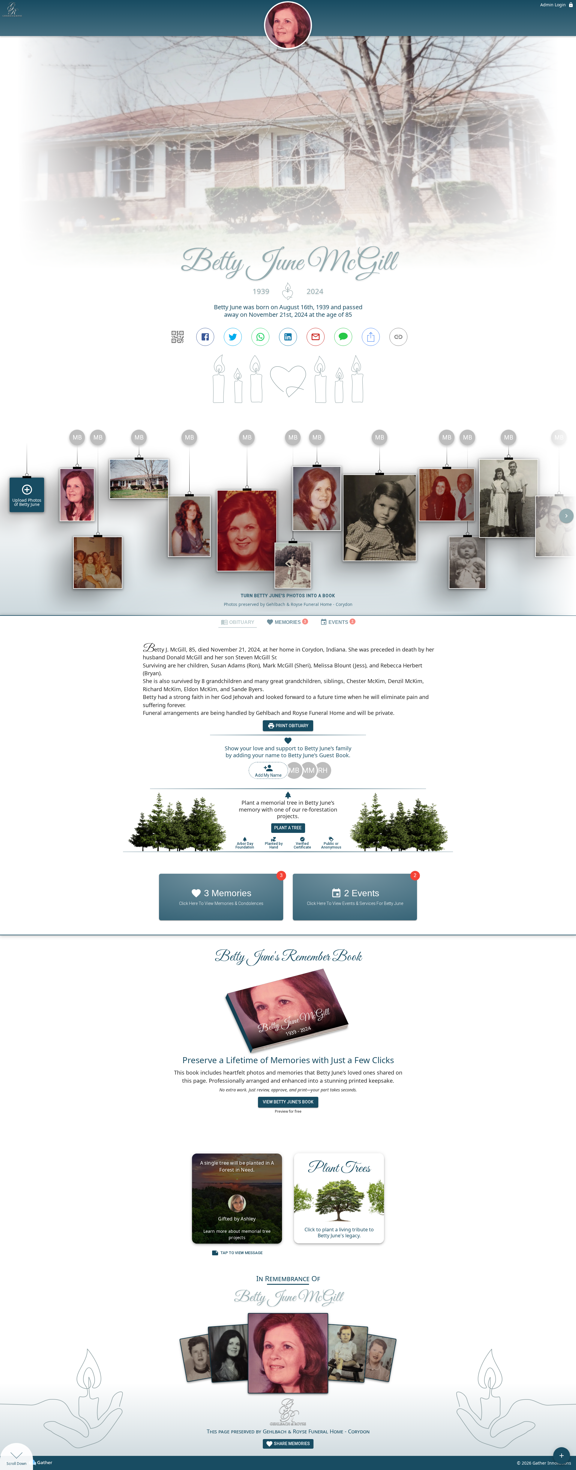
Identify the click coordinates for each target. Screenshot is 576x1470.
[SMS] (343, 337)
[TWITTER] (233, 337)
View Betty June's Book (288, 1101)
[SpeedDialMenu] (561, 1455)
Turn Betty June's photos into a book (288, 595)
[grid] (288, 520)
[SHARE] (371, 337)
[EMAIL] (316, 337)
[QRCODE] (178, 337)
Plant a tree (288, 827)
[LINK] (398, 337)
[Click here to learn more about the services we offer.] (288, 1412)
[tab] (237, 622)
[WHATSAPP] (260, 337)
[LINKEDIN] (288, 337)
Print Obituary (291, 725)
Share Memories (291, 1443)
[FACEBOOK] (205, 337)
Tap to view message (241, 1253)
